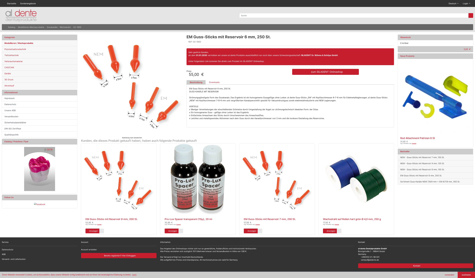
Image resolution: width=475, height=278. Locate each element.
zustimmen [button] (466, 275)
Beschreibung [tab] (196, 82)
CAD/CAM (9, 67)
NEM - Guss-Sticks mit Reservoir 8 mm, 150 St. (422, 169)
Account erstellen (89, 249)
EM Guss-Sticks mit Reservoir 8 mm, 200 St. (111, 219)
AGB (4, 254)
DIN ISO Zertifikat (12, 128)
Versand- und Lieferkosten (14, 259)
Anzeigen (93, 231)
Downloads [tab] (214, 82)
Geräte (7, 73)
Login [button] (465, 3)
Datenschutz (10, 104)
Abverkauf (9, 85)
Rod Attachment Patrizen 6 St (417, 138)
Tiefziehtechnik (11, 55)
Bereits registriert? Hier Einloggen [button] (119, 255)
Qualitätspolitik (11, 134)
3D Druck (8, 79)
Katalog (11, 27)
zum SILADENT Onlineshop (326, 71)
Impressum (9, 98)
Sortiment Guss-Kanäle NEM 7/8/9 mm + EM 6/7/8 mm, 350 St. (430, 181)
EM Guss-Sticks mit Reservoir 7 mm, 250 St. (270, 219)
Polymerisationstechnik (15, 49)
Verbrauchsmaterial (13, 61)
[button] (452, 3)
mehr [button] (134, 275)
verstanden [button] (449, 275)
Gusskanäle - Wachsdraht (59, 27)
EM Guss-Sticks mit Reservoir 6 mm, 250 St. (421, 175)
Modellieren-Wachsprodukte (31, 27)
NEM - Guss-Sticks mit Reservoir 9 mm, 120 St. (422, 163)
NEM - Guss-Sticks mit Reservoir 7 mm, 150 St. (422, 157)
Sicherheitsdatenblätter (15, 122)
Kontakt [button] (416, 265)
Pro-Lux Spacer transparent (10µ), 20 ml (188, 219)
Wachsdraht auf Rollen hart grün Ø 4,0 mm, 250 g (352, 219)
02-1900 (77, 27)
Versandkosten (11, 116)
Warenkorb (405, 37)
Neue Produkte (407, 56)
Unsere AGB (10, 110)
